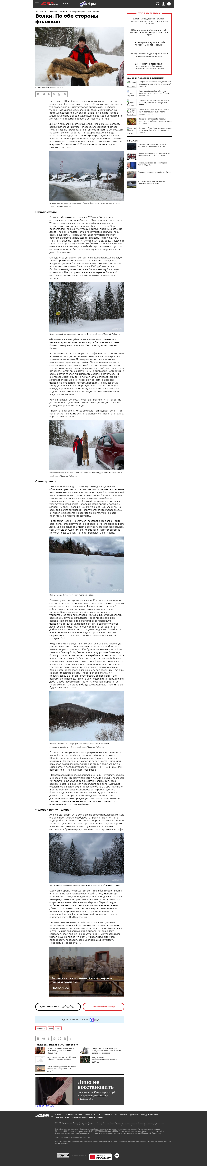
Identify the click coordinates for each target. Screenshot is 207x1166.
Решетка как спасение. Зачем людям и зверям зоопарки (82, 980)
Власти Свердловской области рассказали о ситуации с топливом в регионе (149, 21)
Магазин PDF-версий (108, 1115)
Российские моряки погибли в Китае (154, 172)
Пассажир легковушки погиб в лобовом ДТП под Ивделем (149, 43)
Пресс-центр (90, 1115)
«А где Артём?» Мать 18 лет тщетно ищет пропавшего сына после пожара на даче (154, 112)
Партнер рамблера (79, 1155)
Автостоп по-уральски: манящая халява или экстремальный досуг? (61, 1068)
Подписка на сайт (74, 1115)
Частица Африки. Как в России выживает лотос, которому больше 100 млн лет (154, 93)
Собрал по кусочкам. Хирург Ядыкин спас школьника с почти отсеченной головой (155, 84)
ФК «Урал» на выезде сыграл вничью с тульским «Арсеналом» (149, 55)
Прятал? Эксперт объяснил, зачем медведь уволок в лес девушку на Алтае (154, 102)
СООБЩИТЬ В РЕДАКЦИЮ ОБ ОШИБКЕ (87, 1118)
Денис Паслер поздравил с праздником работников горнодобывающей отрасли (149, 66)
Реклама (59, 1115)
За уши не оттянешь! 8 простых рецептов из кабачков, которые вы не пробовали (155, 121)
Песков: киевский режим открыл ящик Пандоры (152, 164)
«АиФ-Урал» (57, 87)
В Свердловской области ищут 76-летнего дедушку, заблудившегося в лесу (149, 32)
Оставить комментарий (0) (103, 1007)
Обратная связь (62, 1118)
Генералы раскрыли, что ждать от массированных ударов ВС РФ (152, 145)
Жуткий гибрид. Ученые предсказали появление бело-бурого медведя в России (155, 130)
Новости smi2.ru (44, 1106)
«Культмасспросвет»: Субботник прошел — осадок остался (61, 1058)
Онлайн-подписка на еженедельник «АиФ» (139, 1115)
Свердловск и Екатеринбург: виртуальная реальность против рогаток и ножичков (106, 1050)
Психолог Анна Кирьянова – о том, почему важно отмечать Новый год (60, 1050)
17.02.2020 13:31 (41, 11)
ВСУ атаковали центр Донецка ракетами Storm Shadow (151, 182)
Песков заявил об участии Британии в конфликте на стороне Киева (154, 155)
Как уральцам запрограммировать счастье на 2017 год (106, 1059)
